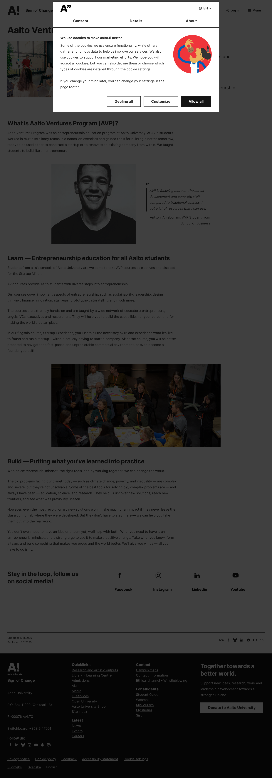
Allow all (196, 101)
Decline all (124, 101)
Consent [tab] (80, 21)
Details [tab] (136, 21)
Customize (160, 101)
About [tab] (191, 21)
